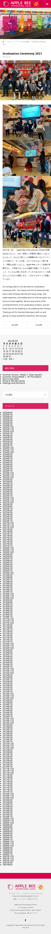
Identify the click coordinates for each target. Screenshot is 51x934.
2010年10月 (8, 798)
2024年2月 (8, 468)
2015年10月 (8, 673)
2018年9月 (8, 600)
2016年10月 (8, 648)
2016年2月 (8, 664)
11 (13, 348)
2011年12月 (8, 768)
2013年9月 (8, 725)
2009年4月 (8, 835)
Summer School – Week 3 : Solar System (22, 374)
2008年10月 (8, 845)
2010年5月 (8, 808)
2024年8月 (8, 456)
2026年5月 (8, 418)
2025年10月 (8, 431)
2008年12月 (8, 841)
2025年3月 (8, 441)
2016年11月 (8, 645)
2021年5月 (8, 537)
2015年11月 (8, 670)
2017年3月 (8, 637)
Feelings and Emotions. (14, 383)
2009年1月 (8, 839)
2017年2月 (8, 639)
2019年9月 (8, 575)
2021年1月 (8, 545)
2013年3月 (8, 737)
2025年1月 (8, 445)
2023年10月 (8, 477)
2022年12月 (8, 498)
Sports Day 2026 (11, 378)
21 (21, 351)
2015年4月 (8, 685)
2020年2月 (8, 568)
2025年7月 (8, 433)
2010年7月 (8, 804)
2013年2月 (8, 739)
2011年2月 (8, 789)
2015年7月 (8, 679)
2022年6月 (8, 510)
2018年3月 (8, 612)
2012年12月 (8, 743)
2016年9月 (8, 650)
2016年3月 (8, 662)
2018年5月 (8, 608)
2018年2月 (8, 614)
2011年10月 (8, 773)
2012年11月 (8, 745)
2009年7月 (8, 829)
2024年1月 (8, 470)
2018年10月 (8, 598)
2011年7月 (8, 779)
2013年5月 (8, 733)
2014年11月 (8, 695)
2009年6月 (8, 831)
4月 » (11, 359)
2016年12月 (8, 643)
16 (7, 351)
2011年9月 (8, 775)
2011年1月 (8, 791)
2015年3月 (8, 687)
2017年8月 (8, 627)
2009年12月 (8, 818)
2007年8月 (8, 864)
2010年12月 (8, 793)
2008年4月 (8, 852)
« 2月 (5, 359)
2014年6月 (8, 706)
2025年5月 (8, 437)
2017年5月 (8, 633)
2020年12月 (8, 548)
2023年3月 (8, 491)
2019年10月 (8, 573)
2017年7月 (8, 629)
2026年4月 (8, 420)
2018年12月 (8, 593)
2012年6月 (8, 756)
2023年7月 (8, 483)
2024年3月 (8, 466)
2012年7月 (8, 754)
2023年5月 (8, 487)
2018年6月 (8, 606)
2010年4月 (8, 810)
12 (16, 348)
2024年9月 (8, 454)
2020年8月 (8, 556)
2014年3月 (8, 712)
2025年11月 (8, 429)
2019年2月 (8, 589)
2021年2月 (8, 543)
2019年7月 (8, 579)
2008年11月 (8, 843)
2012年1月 (8, 766)
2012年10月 (8, 748)
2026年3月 (8, 423)
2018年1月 (8, 616)
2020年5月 (8, 562)
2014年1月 (8, 716)
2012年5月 (8, 758)
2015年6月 (8, 681)
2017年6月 (8, 631)
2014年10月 (8, 698)
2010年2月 (8, 814)
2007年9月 (8, 862)
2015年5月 (8, 683)
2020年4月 (8, 564)
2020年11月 (8, 550)
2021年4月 (8, 539)
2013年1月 (8, 741)
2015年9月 (8, 675)
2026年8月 (8, 412)
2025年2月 (8, 443)
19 (16, 351)
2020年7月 (8, 558)
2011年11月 (8, 770)
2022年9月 (8, 504)
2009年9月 (8, 825)
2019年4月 (8, 585)
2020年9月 (8, 554)
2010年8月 (8, 802)
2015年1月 (8, 691)
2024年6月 (8, 460)
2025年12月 (8, 427)
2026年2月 (8, 425)
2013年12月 (8, 718)
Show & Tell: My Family (14, 381)
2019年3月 (8, 587)
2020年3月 (8, 566)
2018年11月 (8, 595)
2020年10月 (8, 552)
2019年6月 (8, 581)
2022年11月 (8, 500)
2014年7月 (8, 704)
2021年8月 (8, 531)
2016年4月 (8, 660)
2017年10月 (8, 623)
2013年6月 (8, 731)
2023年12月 (8, 473)
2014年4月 (8, 710)
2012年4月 (8, 760)
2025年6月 (8, 435)
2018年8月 (8, 602)
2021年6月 (8, 535)
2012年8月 (8, 752)
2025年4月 (8, 439)
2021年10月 (8, 527)
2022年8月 (8, 506)
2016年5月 (8, 658)
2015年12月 (8, 668)
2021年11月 (8, 525)
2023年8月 (8, 481)
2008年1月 (8, 854)
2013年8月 (8, 727)
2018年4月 (8, 610)
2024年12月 (8, 448)
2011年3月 (8, 787)
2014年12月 (8, 693)
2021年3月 (8, 541)
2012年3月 (8, 762)
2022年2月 (8, 518)
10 (10, 348)
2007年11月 (8, 858)
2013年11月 (8, 720)
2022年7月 (8, 508)
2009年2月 (8, 837)
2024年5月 (8, 462)
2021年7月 (8, 533)
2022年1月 (8, 520)
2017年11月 (8, 620)
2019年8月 (8, 577)
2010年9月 (8, 800)
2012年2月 (8, 764)
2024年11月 (8, 450)
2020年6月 (8, 560)
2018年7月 (8, 604)
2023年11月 (8, 475)
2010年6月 (8, 806)
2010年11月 (8, 795)
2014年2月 (8, 714)
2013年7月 (8, 729)
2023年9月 (8, 479)
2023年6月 (8, 485)
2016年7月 (8, 654)
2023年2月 (8, 493)
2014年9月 (8, 700)
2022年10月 (8, 502)
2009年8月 (8, 827)
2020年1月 (8, 570)
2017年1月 (8, 641)
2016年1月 (8, 666)
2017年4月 (8, 635)
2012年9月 (8, 750)
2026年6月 (8, 416)
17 (10, 351)
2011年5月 (8, 783)
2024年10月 (8, 452)
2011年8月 (8, 777)
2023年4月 (8, 489)
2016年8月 (8, 652)
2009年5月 (8, 833)
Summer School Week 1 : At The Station (22, 376)
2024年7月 (8, 458)
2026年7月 (8, 414)
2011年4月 (8, 785)
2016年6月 (8, 656)
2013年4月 (8, 735)
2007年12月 (8, 856)
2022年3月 (8, 516)
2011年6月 (8, 781)
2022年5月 (8, 512)
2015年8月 (8, 677)
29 (4, 356)
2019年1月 (8, 591)
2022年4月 (8, 514)
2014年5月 (8, 708)
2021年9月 (8, 529)
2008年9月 (8, 848)
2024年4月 (8, 464)
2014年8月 (8, 702)
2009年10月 (8, 823)
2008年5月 (8, 850)
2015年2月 (8, 689)
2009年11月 (8, 820)
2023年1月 (8, 495)
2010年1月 (8, 816)
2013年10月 (8, 723)
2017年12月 (8, 618)
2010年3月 (8, 812)
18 (13, 351)
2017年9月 (8, 625)
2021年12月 (8, 523)
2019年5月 (8, 583)
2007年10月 (8, 860)
